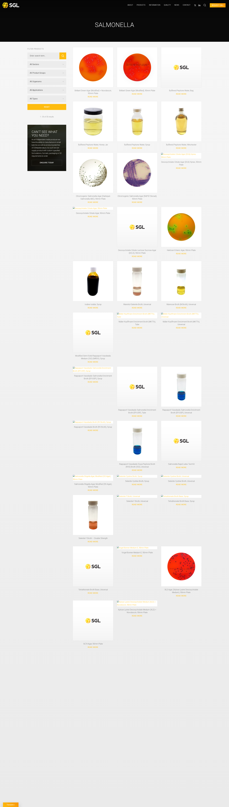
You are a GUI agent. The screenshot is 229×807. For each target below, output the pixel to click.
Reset (47, 107)
